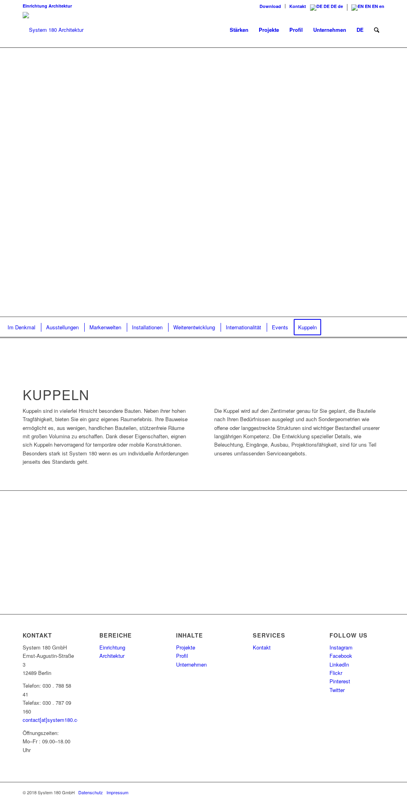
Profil (182, 655)
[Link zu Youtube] (378, 792)
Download (270, 6)
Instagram (341, 647)
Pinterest (339, 681)
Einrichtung (35, 6)
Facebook (340, 655)
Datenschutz (90, 792)
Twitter (337, 690)
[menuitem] (270, 6)
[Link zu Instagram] (319, 792)
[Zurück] (18, 182)
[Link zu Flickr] (343, 792)
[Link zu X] (366, 792)
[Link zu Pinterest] (354, 792)
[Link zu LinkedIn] (331, 792)
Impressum (117, 792)
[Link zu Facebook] (307, 792)
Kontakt (297, 6)
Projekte (185, 647)
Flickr (335, 673)
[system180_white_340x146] (53, 30)
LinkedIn (339, 664)
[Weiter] (389, 182)
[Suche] (376, 30)
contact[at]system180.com (53, 719)
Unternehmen (191, 664)
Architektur (60, 6)
